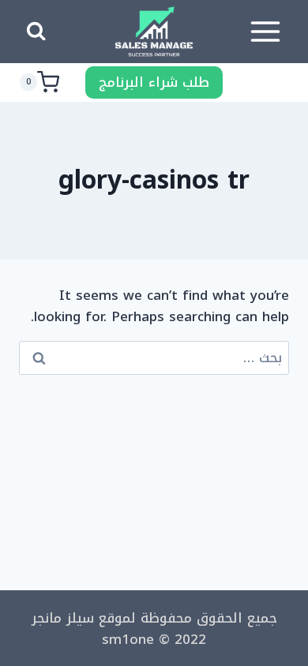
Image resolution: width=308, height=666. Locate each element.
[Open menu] (265, 31)
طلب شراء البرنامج (154, 82)
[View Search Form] (36, 32)
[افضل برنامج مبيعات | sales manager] (154, 32)
